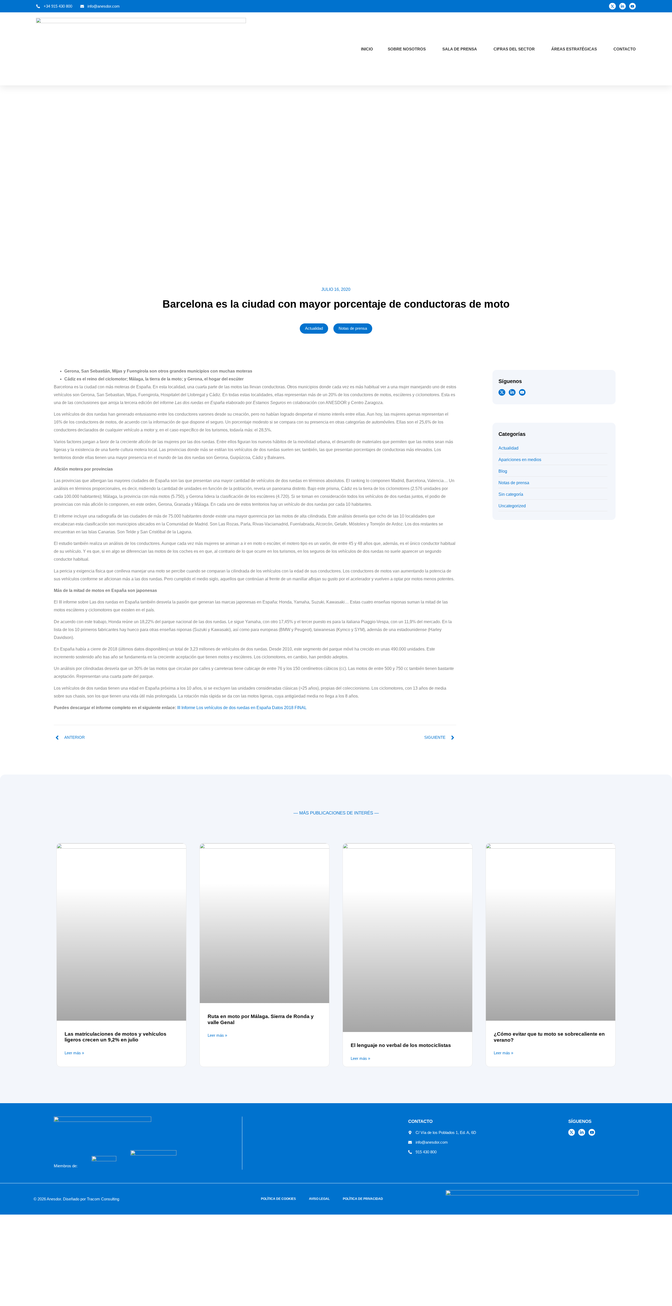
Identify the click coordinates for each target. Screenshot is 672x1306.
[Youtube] (632, 6)
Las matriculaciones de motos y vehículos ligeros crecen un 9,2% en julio (115, 1037)
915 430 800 (426, 1152)
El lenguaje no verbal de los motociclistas (401, 1045)
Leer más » (74, 1053)
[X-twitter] (612, 6)
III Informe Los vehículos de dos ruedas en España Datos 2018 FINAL (242, 707)
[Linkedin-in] (622, 6)
